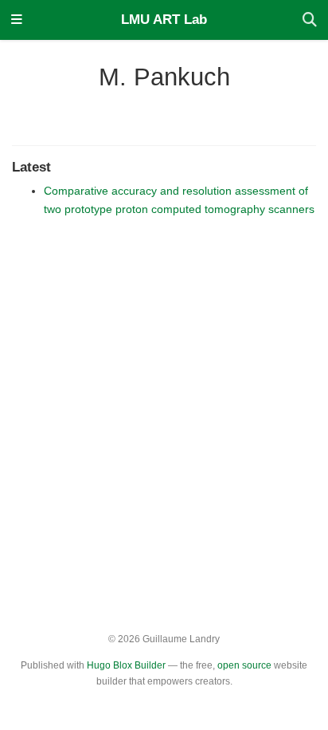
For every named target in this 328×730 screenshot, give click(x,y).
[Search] (310, 20)
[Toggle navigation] (16, 20)
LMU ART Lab (164, 19)
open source (244, 665)
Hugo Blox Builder (126, 665)
